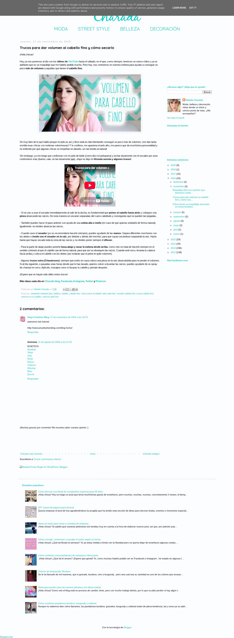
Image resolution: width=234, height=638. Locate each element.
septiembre (179, 216)
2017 (173, 173)
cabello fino (74, 294)
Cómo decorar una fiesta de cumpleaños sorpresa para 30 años (70, 491)
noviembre (179, 186)
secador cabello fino (126, 294)
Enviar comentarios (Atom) (47, 459)
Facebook (66, 281)
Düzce (30, 362)
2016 (173, 178)
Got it (193, 8)
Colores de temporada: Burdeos (54, 571)
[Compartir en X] (70, 289)
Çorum (30, 374)
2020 (173, 165)
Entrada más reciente (31, 453)
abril (175, 229)
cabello (65, 294)
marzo (176, 234)
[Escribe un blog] (67, 289)
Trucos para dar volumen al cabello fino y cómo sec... (190, 198)
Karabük (31, 349)
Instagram (78, 281)
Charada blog (52, 281)
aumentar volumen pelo (42, 294)
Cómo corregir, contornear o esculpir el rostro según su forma (69, 539)
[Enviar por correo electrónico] (64, 289)
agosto (177, 221)
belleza (57, 294)
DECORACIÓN (165, 29)
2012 (173, 252)
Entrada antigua (151, 453)
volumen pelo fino (50, 297)
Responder (33, 332)
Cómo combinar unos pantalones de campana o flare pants (68, 555)
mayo (176, 225)
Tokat (30, 352)
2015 (173, 239)
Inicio (92, 453)
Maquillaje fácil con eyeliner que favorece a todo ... (189, 191)
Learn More (179, 8)
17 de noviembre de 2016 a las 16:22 (69, 317)
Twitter (89, 281)
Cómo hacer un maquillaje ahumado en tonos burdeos (191, 205)
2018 (173, 169)
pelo (104, 294)
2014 (173, 243)
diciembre (178, 182)
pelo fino (112, 294)
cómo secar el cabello (91, 294)
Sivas (30, 358)
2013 (173, 248)
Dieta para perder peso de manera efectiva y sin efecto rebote (69, 587)
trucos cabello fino (145, 294)
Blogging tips (6, 636)
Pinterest (101, 281)
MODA (61, 29)
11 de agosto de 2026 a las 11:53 (55, 342)
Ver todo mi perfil (175, 118)
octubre (177, 212)
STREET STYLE (94, 29)
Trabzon (31, 365)
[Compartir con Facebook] (73, 289)
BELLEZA (130, 29)
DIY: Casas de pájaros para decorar (56, 507)
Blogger (127, 627)
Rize (29, 371)
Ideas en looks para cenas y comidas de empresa (63, 523)
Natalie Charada (42, 289)
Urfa (29, 355)
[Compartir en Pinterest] (76, 289)
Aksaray (31, 368)
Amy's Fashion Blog (38, 317)
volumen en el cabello (31, 297)
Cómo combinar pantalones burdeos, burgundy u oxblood (67, 603)
